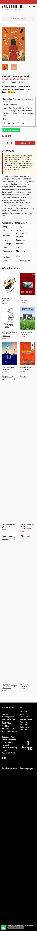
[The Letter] (28, 284)
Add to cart (25, 143)
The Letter (23, 298)
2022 (18, 256)
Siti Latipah (6, 336)
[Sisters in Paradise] (28, 318)
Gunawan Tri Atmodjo (19, 82)
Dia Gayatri (5, 298)
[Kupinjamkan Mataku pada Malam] (9, 318)
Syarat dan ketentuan (9, 731)
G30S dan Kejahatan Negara (27, 525)
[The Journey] (28, 608)
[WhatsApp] (4, 123)
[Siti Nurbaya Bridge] (9, 353)
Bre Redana (6, 301)
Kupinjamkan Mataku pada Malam (9, 333)
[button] (3, 927)
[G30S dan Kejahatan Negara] (28, 448)
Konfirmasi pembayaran (6, 722)
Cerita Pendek (18, 113)
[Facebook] (9, 123)
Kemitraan (23, 722)
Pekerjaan (23, 724)
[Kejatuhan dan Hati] (9, 448)
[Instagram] (7, 758)
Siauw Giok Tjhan (26, 528)
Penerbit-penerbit (8, 717)
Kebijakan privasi (26, 719)
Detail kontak (24, 717)
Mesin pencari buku (9, 719)
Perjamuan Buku (20, 925)
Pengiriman (6, 726)
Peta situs (23, 729)
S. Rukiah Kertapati (8, 527)
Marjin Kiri (13, 105)
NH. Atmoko (25, 369)
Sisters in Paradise (26, 332)
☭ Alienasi (30, 925)
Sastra (22, 111)
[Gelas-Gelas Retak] (28, 353)
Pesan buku (24, 711)
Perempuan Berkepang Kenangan (9, 685)
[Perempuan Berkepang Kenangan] (9, 608)
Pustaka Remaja (18, 108)
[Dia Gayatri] (9, 284)
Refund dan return (8, 728)
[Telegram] (18, 123)
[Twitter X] (14, 123)
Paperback (20, 240)
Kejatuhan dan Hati (8, 524)
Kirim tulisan (24, 714)
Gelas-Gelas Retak (26, 367)
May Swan (25, 300)
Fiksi (9, 108)
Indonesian (21, 243)
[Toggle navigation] (33, 7)
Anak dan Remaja (20, 99)
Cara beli (5, 714)
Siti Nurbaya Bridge (8, 367)
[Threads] (23, 123)
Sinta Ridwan (7, 688)
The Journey (24, 684)
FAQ (3, 711)
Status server (25, 727)
